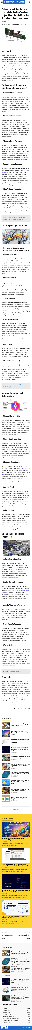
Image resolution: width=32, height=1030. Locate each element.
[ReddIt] (25, 708)
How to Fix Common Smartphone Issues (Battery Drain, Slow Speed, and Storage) (20, 773)
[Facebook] (14, 708)
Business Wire (16, 24)
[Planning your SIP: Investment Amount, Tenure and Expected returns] (6, 733)
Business (4, 21)
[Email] (28, 708)
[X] (18, 708)
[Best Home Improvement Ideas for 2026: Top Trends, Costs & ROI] (6, 757)
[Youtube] (29, 1027)
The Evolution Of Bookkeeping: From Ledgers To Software (19, 724)
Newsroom (13, 1001)
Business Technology (15, 950)
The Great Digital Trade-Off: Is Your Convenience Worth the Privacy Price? (20, 765)
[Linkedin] (21, 708)
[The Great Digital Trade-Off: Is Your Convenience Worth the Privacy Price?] (6, 766)
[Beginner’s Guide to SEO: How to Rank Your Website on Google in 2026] (6, 782)
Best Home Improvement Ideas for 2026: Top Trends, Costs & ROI (20, 757)
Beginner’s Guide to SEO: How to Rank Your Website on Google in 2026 (20, 782)
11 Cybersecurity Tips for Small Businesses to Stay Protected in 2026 (19, 749)
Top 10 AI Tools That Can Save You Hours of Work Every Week (20, 789)
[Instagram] (23, 1027)
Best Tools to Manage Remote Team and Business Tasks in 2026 (14, 917)
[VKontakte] (26, 1027)
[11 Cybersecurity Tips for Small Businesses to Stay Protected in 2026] (6, 749)
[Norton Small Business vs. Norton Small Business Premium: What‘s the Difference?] (6, 741)
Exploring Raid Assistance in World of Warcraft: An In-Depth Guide (8, 936)
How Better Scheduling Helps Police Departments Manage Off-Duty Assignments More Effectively (20, 998)
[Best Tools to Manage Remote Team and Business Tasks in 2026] (16, 907)
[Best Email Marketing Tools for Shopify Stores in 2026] (6, 798)
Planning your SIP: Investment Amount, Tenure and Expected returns (19, 733)
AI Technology (14, 958)
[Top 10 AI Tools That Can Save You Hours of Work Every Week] (6, 790)
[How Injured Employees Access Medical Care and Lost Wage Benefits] (6, 990)
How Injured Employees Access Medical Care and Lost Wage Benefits (20, 989)
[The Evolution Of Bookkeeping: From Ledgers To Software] (6, 725)
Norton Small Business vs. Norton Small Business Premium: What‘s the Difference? (20, 741)
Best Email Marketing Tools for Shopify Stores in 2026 (19, 798)
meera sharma (13, 954)
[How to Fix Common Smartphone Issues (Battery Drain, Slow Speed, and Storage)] (6, 774)
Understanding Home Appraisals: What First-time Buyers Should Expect (24, 936)
